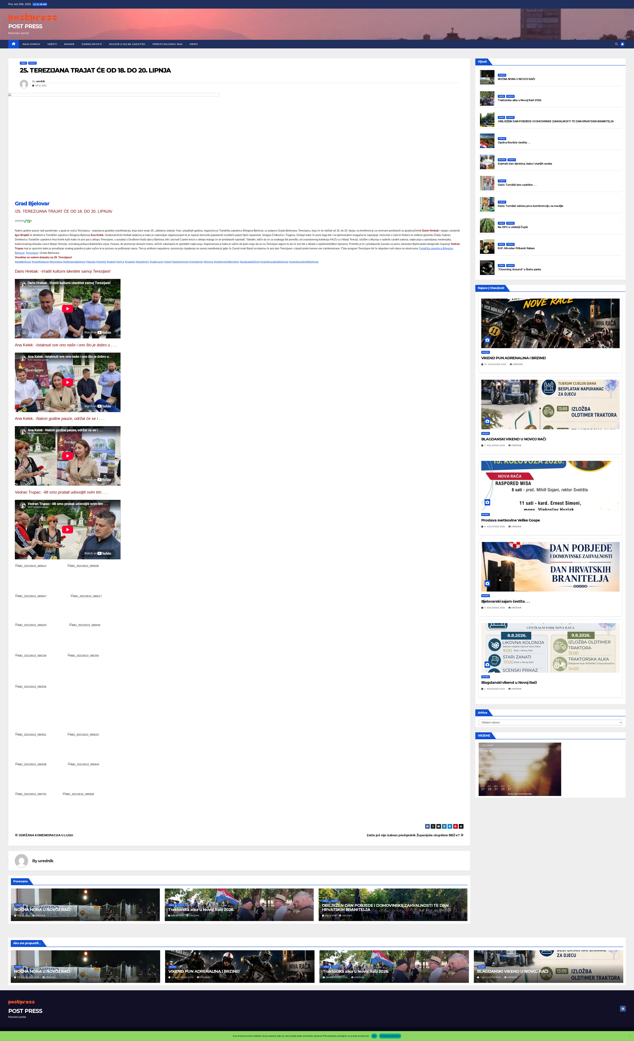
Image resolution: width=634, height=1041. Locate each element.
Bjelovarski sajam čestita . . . (505, 601)
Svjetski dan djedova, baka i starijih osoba (525, 163)
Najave (69, 44)
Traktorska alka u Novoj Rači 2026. (201, 909)
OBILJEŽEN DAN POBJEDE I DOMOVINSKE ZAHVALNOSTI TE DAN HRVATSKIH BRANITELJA (385, 907)
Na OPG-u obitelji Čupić (513, 227)
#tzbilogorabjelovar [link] (74, 261)
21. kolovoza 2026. (496, 364)
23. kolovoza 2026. (28, 977)
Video (194, 44)
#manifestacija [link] (40, 261)
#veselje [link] (101, 261)
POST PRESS (25, 26)
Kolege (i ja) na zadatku (127, 44)
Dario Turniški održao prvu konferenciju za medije (530, 206)
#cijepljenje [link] (196, 261)
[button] (616, 44)
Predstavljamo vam (167, 44)
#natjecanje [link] (156, 261)
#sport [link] (167, 261)
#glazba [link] (91, 261)
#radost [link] (111, 261)
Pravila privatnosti (390, 1036)
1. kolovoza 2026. (495, 689)
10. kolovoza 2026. (337, 977)
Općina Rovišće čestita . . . (514, 142)
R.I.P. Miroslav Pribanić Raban (516, 248)
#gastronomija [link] (180, 261)
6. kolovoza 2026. (495, 526)
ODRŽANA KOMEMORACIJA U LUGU (45, 835)
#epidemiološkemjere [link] (226, 261)
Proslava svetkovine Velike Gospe (510, 520)
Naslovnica (31, 44)
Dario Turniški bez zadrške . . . (517, 184)
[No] (630, 1036)
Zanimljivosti (92, 44)
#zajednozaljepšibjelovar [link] (303, 261)
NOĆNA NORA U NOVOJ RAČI (42, 909)
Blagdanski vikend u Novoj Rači (509, 682)
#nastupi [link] (130, 261)
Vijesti (52, 44)
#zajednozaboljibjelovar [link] (274, 261)
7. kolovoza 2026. (495, 445)
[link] (32, 203)
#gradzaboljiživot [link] (250, 261)
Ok (374, 1036)
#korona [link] (208, 261)
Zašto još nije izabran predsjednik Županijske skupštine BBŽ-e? (413, 835)
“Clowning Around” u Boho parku (519, 269)
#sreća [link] (120, 261)
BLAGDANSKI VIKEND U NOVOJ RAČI (513, 439)
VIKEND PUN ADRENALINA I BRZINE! (513, 358)
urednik (40, 81)
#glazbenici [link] (142, 261)
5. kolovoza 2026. (495, 608)
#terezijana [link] (55, 261)
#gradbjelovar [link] (23, 261)
